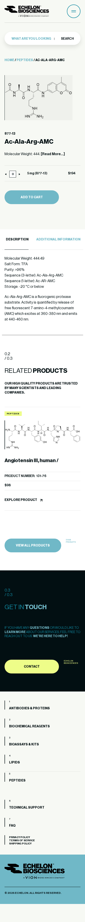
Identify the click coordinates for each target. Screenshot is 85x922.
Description (17, 239)
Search (67, 38)
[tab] (17, 240)
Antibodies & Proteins (29, 708)
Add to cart (32, 197)
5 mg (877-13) (37, 173)
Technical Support (26, 807)
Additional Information (58, 239)
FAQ (12, 825)
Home (9, 60)
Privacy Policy (19, 837)
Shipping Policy (20, 843)
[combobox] (33, 39)
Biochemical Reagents (29, 726)
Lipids (14, 762)
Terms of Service (22, 840)
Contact (32, 666)
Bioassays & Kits (24, 744)
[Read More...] (53, 154)
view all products (33, 545)
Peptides (25, 60)
